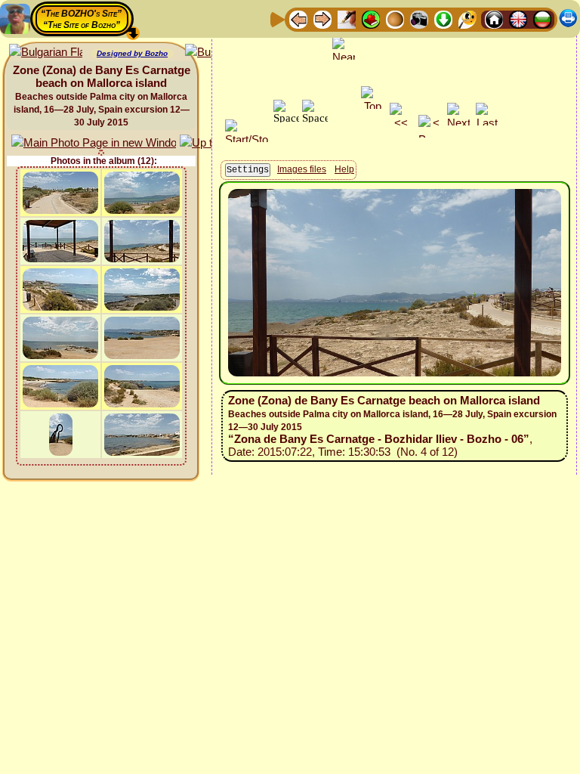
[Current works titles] (395, 18)
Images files (301, 169)
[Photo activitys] (419, 18)
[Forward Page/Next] (322, 18)
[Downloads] (443, 18)
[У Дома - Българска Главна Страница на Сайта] (542, 18)
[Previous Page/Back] (298, 18)
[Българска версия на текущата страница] (46, 52)
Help (344, 169)
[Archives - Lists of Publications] (347, 18)
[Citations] (371, 18)
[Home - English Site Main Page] (518, 18)
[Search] (467, 18)
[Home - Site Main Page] (494, 18)
